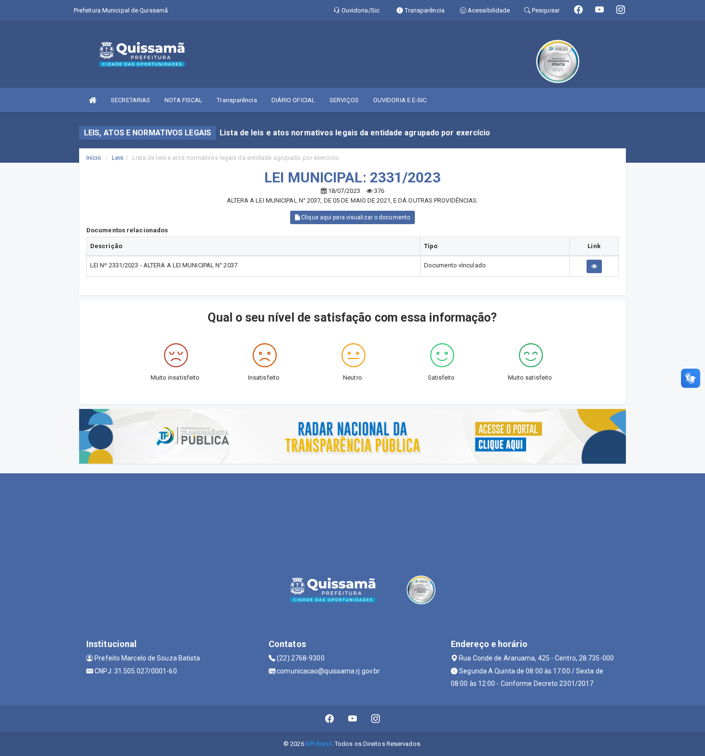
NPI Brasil (319, 743)
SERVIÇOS (344, 100)
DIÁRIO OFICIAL (293, 100)
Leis (117, 157)
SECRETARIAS (130, 100)
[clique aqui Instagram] (375, 718)
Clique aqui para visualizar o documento (355, 217)
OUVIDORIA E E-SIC (400, 100)
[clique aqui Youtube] (352, 718)
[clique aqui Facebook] (329, 718)
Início (94, 157)
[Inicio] (92, 100)
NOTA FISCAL (183, 100)
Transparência (237, 100)
